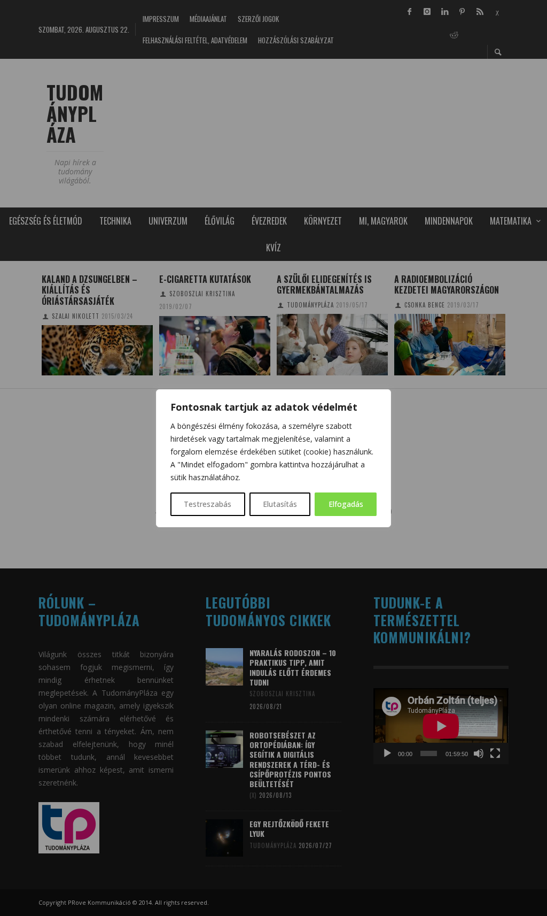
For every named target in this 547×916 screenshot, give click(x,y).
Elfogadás (346, 504)
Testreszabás (207, 504)
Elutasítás (280, 504)
